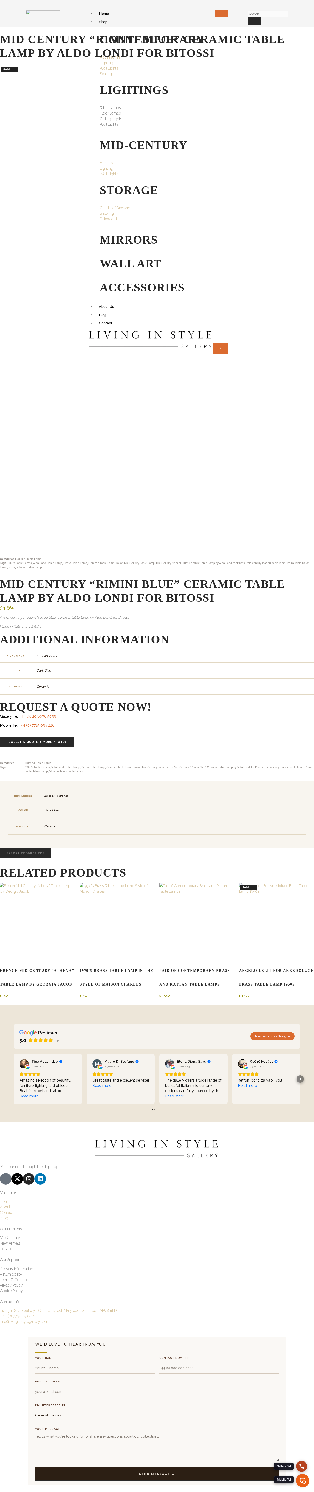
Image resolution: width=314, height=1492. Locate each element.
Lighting (20, 559)
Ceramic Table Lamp (101, 563)
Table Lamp (34, 559)
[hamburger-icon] (221, 13)
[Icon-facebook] (5, 1179)
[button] (25, 853)
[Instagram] (28, 1179)
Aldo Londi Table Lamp (47, 563)
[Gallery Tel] (301, 1466)
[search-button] (254, 21)
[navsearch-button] (249, 7)
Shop (103, 22)
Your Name (44, 1358)
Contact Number (174, 1358)
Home (104, 14)
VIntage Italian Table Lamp (25, 567)
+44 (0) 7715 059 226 (36, 725)
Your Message (47, 1428)
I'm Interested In (50, 1405)
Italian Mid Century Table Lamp (135, 563)
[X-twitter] (17, 1179)
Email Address (47, 1381)
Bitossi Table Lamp (75, 563)
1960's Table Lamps (19, 563)
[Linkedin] (40, 1179)
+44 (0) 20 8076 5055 (38, 716)
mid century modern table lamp (266, 563)
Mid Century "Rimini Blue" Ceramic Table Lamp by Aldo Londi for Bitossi (200, 563)
